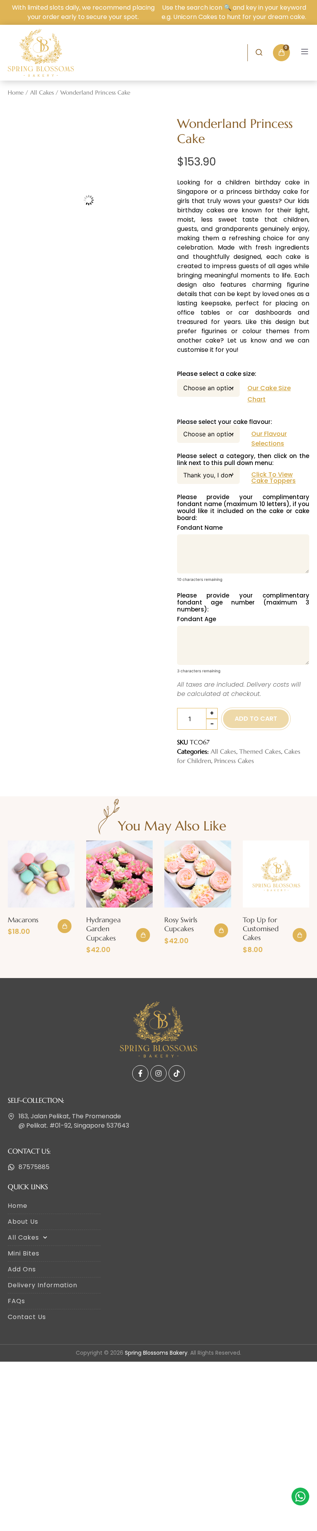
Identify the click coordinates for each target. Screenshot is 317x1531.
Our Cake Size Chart (269, 394)
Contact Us (27, 1316)
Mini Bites (23, 1253)
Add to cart (256, 718)
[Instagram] (158, 1073)
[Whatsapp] (300, 1496)
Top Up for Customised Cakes (261, 928)
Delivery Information (42, 1285)
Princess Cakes (234, 761)
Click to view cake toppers (273, 477)
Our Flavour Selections (269, 438)
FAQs (16, 1301)
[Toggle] (304, 51)
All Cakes (42, 92)
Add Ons (22, 1269)
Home (16, 92)
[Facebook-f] (140, 1073)
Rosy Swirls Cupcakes (180, 924)
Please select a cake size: (216, 373)
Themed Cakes (260, 751)
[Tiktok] (177, 1073)
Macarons (23, 919)
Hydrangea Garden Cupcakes (103, 928)
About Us (23, 1221)
